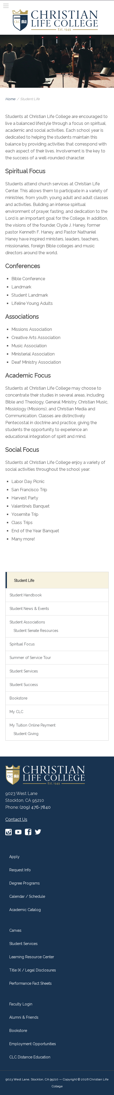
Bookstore (18, 698)
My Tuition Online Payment (32, 725)
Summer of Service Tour (30, 658)
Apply (14, 857)
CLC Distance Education (29, 1057)
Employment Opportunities (32, 1044)
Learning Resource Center (31, 957)
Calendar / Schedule (27, 896)
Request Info (20, 870)
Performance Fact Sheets (30, 983)
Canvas (15, 930)
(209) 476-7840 (35, 807)
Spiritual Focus (22, 644)
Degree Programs (24, 883)
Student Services (24, 671)
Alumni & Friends (23, 1017)
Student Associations (27, 622)
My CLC (16, 712)
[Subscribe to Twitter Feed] (38, 832)
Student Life (24, 580)
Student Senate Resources (36, 630)
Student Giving (26, 734)
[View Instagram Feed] (8, 832)
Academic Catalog (25, 910)
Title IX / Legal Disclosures (32, 970)
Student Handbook (26, 595)
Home (10, 99)
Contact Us (16, 819)
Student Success (24, 685)
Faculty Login (20, 1004)
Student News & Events (29, 608)
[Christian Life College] (55, 18)
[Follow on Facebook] (28, 832)
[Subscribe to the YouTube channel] (18, 832)
